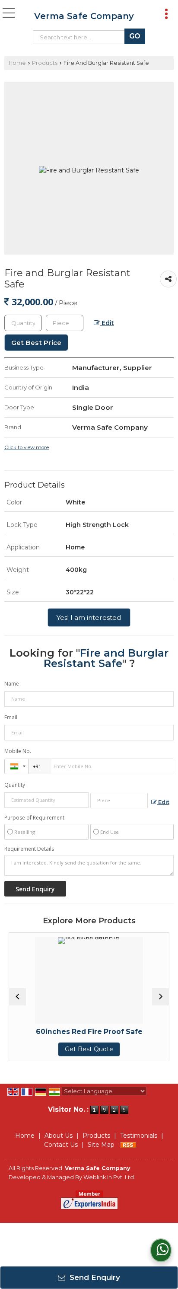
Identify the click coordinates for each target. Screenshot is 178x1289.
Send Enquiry (93, 1277)
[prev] (17, 996)
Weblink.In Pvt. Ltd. (109, 1177)
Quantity (14, 784)
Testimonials (138, 1135)
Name (11, 683)
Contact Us (61, 1145)
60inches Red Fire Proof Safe (77, 1031)
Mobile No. (17, 751)
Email (10, 717)
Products (44, 63)
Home (17, 63)
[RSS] (128, 1145)
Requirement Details (29, 849)
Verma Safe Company (84, 16)
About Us (58, 1135)
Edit (107, 322)
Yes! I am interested (89, 617)
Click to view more (26, 447)
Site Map (101, 1145)
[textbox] (81, 37)
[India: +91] (16, 766)
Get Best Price (36, 342)
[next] (160, 996)
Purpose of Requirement (34, 818)
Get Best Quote (77, 1049)
